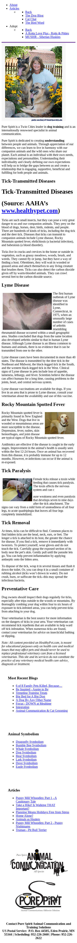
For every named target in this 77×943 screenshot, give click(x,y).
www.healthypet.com (30, 210)
